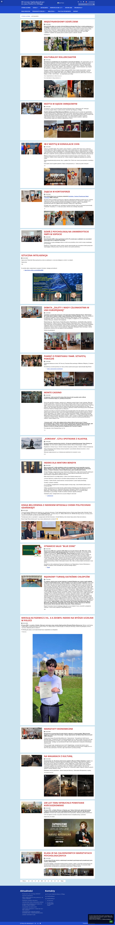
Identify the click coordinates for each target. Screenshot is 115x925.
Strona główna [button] (25, 7)
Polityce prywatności (106, 919)
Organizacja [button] (78, 7)
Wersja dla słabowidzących (27, 923)
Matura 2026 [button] (68, 7)
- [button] (81, 1)
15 (28, 881)
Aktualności (35, 16)
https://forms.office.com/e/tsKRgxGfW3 (33, 270)
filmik (48, 567)
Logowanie (92, 2)
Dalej (62, 881)
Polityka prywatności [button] (64, 11)
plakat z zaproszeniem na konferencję (55, 368)
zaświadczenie (50, 495)
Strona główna (25, 16)
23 (54, 881)
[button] (83, 2)
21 (48, 881)
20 (45, 881)
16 (32, 881)
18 (38, 881)
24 (58, 881)
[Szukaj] (94, 4)
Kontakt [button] (75, 11)
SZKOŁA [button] (35, 7)
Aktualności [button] (44, 7)
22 (51, 881)
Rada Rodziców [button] (25, 11)
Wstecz (24, 881)
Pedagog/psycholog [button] (38, 11)
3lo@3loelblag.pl (51, 896)
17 (35, 881)
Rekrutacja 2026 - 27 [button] (55, 7)
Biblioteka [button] (51, 11)
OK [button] (111, 921)
